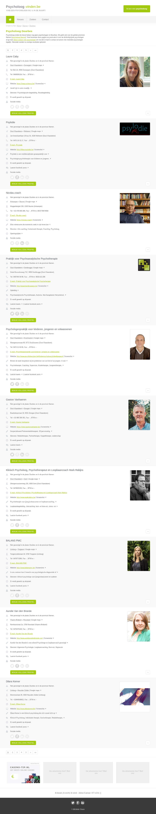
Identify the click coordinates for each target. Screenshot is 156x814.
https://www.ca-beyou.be (25, 84)
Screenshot (41, 84)
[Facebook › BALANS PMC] (17, 595)
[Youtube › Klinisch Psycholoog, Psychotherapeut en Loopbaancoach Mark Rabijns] (27, 525)
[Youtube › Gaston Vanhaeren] (27, 454)
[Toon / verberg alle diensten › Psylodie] (47, 158)
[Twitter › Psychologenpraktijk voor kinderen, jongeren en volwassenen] (12, 384)
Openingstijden (16, 233)
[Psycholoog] (10, 19)
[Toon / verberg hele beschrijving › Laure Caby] (47, 88)
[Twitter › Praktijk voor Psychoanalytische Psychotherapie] (12, 314)
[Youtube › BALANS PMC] (27, 595)
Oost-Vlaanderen (16, 65)
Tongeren (21, 549)
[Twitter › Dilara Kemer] (12, 736)
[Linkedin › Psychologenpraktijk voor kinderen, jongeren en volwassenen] (22, 384)
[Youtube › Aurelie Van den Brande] (27, 666)
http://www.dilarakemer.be (26, 709)
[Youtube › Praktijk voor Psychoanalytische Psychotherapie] (27, 314)
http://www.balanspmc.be (26, 568)
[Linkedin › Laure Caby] (22, 107)
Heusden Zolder (23, 690)
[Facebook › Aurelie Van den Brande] (17, 666)
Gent (25, 479)
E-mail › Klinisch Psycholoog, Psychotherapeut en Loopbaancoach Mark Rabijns (38, 493)
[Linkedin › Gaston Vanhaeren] (22, 454)
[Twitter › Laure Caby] (12, 107)
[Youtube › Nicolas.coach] (27, 243)
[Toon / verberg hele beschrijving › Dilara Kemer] (47, 713)
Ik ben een (137, 9)
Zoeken (32, 19)
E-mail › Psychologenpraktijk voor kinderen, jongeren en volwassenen (34, 352)
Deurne (22, 202)
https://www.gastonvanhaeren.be (28, 427)
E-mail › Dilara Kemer (17, 704)
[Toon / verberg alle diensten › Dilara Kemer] (47, 718)
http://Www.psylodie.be (25, 150)
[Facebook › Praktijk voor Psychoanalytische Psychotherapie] (17, 314)
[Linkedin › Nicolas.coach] (22, 243)
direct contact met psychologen (25, 40)
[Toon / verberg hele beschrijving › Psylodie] (47, 154)
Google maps (38, 65)
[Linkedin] (83, 803)
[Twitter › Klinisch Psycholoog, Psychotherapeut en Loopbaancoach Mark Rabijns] (12, 525)
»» (35, 50)
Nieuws (20, 19)
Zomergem (27, 65)
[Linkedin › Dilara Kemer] (22, 736)
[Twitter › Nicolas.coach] (12, 243)
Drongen (27, 408)
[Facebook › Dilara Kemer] (17, 736)
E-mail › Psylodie (16, 145)
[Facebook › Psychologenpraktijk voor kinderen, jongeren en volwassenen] (17, 384)
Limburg (13, 549)
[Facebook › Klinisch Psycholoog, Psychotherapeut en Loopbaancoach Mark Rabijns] (17, 525)
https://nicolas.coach (24, 220)
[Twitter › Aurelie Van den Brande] (12, 666)
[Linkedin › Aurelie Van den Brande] (22, 666)
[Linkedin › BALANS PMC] (22, 595)
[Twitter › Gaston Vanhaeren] (12, 454)
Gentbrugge (28, 268)
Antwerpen (14, 202)
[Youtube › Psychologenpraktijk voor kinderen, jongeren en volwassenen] (27, 384)
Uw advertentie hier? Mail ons (59, 772)
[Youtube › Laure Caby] (27, 107)
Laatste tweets (16, 304)
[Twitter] (73, 803)
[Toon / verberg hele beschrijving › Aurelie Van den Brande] (47, 643)
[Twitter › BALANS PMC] (12, 595)
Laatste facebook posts (19, 168)
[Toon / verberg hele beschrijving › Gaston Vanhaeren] (47, 431)
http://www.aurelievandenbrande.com (30, 638)
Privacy (82, 809)
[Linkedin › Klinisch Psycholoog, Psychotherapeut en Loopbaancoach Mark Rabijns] (22, 525)
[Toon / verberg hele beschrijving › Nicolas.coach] (47, 224)
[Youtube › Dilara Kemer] (27, 736)
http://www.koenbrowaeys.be (27, 286)
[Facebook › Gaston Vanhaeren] (17, 454)
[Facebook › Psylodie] (17, 177)
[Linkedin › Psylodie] (22, 177)
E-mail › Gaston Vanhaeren (19, 422)
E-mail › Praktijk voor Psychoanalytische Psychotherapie (30, 281)
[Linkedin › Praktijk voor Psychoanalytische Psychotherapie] (22, 314)
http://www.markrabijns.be (26, 497)
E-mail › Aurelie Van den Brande (21, 634)
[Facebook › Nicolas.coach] (17, 243)
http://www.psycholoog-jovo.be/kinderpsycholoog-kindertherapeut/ (40, 356)
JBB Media (76, 809)
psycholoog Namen (18, 37)
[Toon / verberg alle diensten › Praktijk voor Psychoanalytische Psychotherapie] (47, 295)
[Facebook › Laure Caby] (17, 107)
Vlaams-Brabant (16, 620)
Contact (45, 19)
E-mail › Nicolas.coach (18, 215)
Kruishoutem (28, 338)
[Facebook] (78, 803)
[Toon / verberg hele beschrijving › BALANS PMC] (47, 572)
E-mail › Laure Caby (17, 79)
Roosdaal (26, 620)
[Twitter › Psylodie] (12, 177)
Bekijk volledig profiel (23, 113)
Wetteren (27, 131)
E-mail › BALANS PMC (18, 563)
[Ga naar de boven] (148, 113)
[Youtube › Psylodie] (27, 177)
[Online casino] (25, 773)
